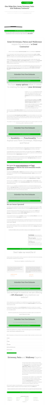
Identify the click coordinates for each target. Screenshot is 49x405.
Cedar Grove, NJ (18, 397)
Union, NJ (17, 400)
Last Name (8, 341)
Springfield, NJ (10, 400)
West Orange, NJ (36, 400)
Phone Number (9, 344)
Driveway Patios (30, 91)
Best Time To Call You (9, 349)
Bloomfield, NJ (10, 397)
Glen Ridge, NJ (35, 397)
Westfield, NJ (24, 401)
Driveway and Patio (12, 267)
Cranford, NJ (27, 397)
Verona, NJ (26, 400)
